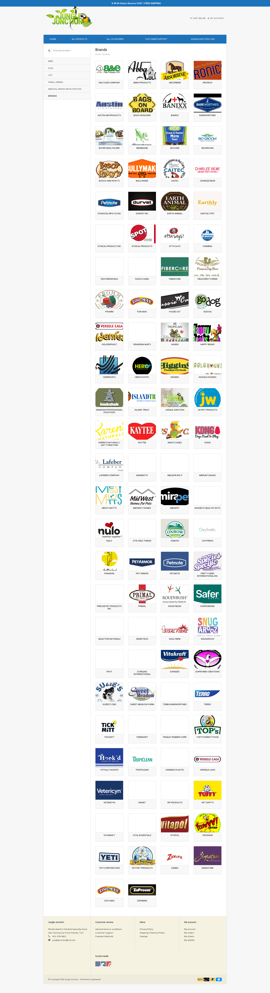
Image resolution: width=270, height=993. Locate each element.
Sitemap (144, 936)
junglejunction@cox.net (63, 940)
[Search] (49, 50)
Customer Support (156, 39)
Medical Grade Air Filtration (64, 89)
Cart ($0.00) (199, 18)
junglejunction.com (203, 39)
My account (217, 18)
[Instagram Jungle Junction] (108, 963)
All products (79, 39)
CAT (50, 75)
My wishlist (189, 940)
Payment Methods (104, 936)
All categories (115, 39)
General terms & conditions (108, 929)
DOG (50, 68)
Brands (52, 96)
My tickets (189, 936)
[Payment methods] (200, 979)
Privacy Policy (146, 929)
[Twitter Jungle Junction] (103, 963)
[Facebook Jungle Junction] (97, 963)
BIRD (50, 61)
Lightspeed (96, 979)
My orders (189, 932)
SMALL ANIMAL (55, 82)
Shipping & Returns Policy (152, 932)
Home (53, 39)
